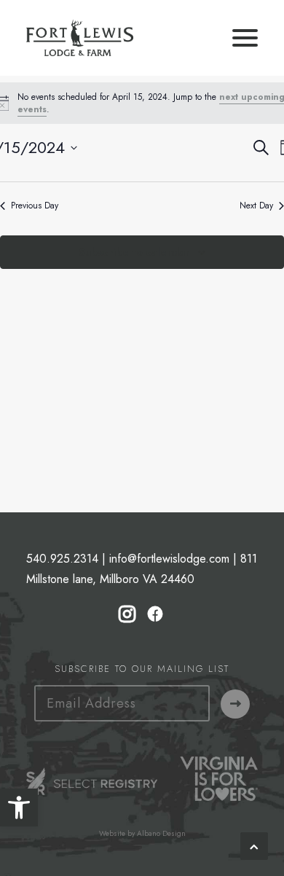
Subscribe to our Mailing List (142, 669)
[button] (19, 807)
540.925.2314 (62, 558)
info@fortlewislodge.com (169, 558)
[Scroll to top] (254, 844)
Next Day (256, 206)
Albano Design (161, 833)
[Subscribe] (235, 704)
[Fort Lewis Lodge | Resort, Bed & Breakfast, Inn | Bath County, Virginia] (79, 38)
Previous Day (34, 206)
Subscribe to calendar (134, 252)
